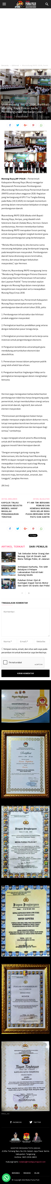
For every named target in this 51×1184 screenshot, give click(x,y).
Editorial (15, 65)
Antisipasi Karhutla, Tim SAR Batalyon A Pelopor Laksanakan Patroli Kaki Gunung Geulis (33, 571)
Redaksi (9, 117)
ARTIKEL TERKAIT (13, 546)
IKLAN (36, 1173)
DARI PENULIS (38, 546)
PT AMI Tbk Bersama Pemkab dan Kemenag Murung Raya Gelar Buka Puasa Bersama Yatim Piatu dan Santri (38, 509)
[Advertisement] (25, 35)
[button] (47, 4)
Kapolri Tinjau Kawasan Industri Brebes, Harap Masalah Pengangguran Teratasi (11, 509)
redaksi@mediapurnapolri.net (32, 1162)
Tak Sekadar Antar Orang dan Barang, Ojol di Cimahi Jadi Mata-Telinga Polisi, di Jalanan (33, 556)
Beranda (4, 65)
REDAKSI (27, 1173)
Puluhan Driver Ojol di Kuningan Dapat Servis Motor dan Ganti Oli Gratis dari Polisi (34, 583)
